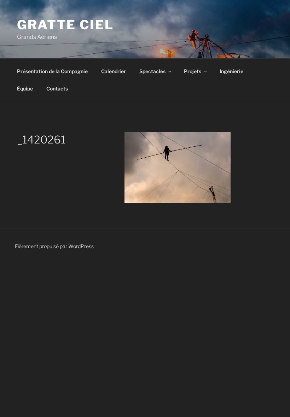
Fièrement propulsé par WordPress (54, 246)
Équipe (25, 89)
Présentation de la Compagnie (52, 71)
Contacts (57, 89)
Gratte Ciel (65, 25)
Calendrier (113, 71)
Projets (192, 71)
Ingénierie (231, 71)
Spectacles (152, 71)
